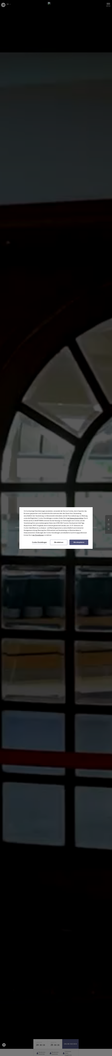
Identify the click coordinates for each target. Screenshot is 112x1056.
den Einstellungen (38, 535)
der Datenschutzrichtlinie (75, 518)
